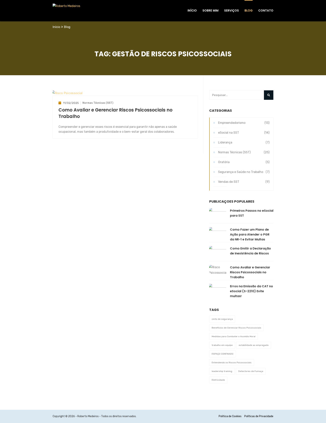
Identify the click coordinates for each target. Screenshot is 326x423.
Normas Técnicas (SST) (97, 103)
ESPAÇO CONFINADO (222, 353)
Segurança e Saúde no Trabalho (240, 172)
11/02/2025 (71, 103)
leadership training (222, 371)
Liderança (225, 142)
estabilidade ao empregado (254, 345)
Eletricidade (218, 380)
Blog (248, 10)
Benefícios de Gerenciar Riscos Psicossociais (236, 327)
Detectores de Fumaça (250, 371)
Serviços (231, 10)
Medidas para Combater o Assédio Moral (233, 336)
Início (192, 10)
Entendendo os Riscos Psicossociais (231, 362)
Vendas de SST (228, 182)
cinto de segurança (222, 319)
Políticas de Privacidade (258, 416)
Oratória (224, 162)
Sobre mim (210, 10)
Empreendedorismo (231, 123)
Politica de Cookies (230, 416)
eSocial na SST (228, 132)
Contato (265, 10)
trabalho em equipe (222, 345)
